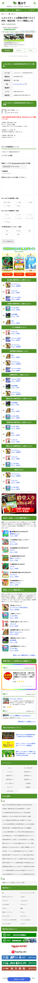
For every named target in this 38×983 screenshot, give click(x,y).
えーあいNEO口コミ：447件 (14, 617)
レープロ (23, 923)
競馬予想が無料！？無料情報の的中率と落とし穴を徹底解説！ (17, 828)
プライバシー (10, 787)
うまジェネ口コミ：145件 (14, 625)
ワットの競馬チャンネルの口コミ (20, 715)
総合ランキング (19, 469)
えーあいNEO (5, 904)
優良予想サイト (28, 771)
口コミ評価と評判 (28, 768)
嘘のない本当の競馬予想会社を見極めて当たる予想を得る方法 (17, 804)
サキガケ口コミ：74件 (13, 551)
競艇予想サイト (10, 779)
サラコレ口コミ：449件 (14, 567)
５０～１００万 (29, 218)
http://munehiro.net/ (19, 84)
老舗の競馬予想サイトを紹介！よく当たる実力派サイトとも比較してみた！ (19, 839)
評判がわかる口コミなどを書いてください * (14, 177)
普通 (29, 230)
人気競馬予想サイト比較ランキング (19, 374)
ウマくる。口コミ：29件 (14, 543)
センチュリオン (6, 916)
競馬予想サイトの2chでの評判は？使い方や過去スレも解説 (16, 816)
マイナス (7, 214)
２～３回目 (18, 202)
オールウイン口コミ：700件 (14, 575)
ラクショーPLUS (6, 923)
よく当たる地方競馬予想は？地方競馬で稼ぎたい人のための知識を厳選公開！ (19, 824)
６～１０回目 (7, 206)
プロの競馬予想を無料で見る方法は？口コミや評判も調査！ (16, 812)
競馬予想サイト (28, 775)
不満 (7, 230)
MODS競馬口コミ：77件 (13, 641)
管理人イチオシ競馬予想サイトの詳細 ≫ (24, 655)
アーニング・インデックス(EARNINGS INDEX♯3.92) (29, 893)
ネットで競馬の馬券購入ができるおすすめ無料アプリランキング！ (18, 870)
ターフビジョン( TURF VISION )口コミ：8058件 (19, 608)
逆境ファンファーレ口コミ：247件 (15, 584)
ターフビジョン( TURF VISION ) (10, 919)
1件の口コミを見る (19, 979)
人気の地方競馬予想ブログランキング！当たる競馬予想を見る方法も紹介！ (19, 874)
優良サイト (19, 10)
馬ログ (19, 3)
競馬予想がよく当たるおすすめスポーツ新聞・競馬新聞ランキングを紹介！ (19, 847)
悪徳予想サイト (10, 775)
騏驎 (22, 908)
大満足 (18, 234)
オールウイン (24, 904)
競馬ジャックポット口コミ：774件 (15, 559)
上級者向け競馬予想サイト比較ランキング (19, 303)
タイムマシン (24, 916)
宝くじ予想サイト (10, 783)
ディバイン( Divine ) (25, 919)
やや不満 (18, 230)
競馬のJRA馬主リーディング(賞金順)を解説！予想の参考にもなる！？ (19, 862)
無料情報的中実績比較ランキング (19, 351)
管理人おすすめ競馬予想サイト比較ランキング (19, 446)
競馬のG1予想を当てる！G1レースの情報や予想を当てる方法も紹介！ (19, 858)
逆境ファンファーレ (7, 912)
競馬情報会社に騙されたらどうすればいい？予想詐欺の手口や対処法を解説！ (19, 866)
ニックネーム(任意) (7, 155)
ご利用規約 (28, 783)
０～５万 (18, 214)
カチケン (4, 908)
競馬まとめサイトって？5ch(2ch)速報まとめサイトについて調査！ (18, 843)
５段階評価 (5, 171)
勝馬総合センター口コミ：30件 (15, 535)
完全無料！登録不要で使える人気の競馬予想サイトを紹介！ (16, 808)
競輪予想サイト (28, 779)
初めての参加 (7, 202)
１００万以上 (7, 222)
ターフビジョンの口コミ (28, 686)
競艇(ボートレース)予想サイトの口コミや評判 (13, 882)
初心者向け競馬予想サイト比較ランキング (19, 280)
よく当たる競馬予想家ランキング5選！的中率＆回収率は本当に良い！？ (19, 832)
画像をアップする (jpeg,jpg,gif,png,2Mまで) (14, 163)
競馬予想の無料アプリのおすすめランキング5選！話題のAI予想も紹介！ (19, 855)
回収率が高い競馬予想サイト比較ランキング (19, 422)
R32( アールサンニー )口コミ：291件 (16, 633)
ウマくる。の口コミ (16, 699)
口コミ (6, 10)
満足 (7, 234)
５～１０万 (29, 214)
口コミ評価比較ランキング (19, 327)
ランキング (31, 10)
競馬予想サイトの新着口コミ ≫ (27, 721)
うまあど (23, 896)
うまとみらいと (24, 900)
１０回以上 (18, 206)
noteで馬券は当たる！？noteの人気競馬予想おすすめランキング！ (18, 835)
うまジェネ (5, 900)
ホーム (10, 768)
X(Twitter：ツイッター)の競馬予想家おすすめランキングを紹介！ (18, 851)
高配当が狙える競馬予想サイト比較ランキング (19, 398)
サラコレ (23, 912)
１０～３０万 (7, 218)
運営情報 (28, 787)
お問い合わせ (10, 791)
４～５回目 (29, 202)
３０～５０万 (18, 218)
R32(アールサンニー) (7, 896)
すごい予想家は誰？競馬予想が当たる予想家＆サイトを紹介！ (17, 820)
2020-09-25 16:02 (12, 112)
